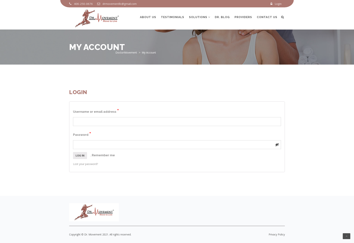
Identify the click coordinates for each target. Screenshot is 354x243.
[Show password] (277, 145)
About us (148, 17)
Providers (243, 17)
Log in (80, 155)
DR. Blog (222, 17)
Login (278, 4)
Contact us (267, 17)
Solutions (198, 17)
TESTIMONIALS (172, 17)
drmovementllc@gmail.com (120, 4)
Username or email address (96, 111)
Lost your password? (85, 164)
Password (82, 134)
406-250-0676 (83, 4)
